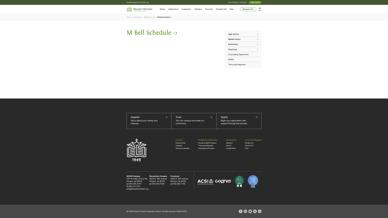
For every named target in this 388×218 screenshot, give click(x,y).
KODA (184, 211)
